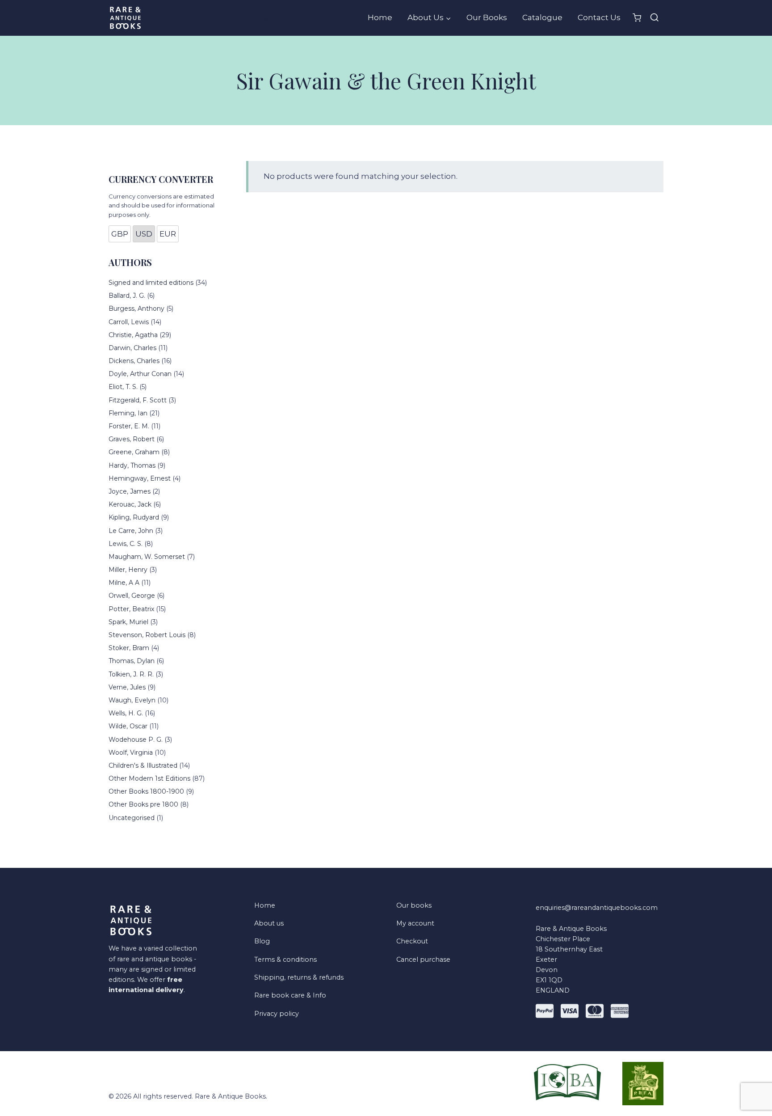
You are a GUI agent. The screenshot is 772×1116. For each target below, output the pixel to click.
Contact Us (599, 17)
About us (269, 923)
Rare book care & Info (290, 995)
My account (415, 923)
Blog (262, 941)
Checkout (412, 941)
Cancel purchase (423, 959)
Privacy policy (276, 1014)
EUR (167, 233)
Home (380, 17)
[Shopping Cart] (637, 17)
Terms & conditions (285, 959)
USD (143, 233)
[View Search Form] (654, 18)
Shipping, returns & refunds (299, 977)
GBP (119, 233)
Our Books (486, 17)
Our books (414, 905)
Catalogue (542, 17)
